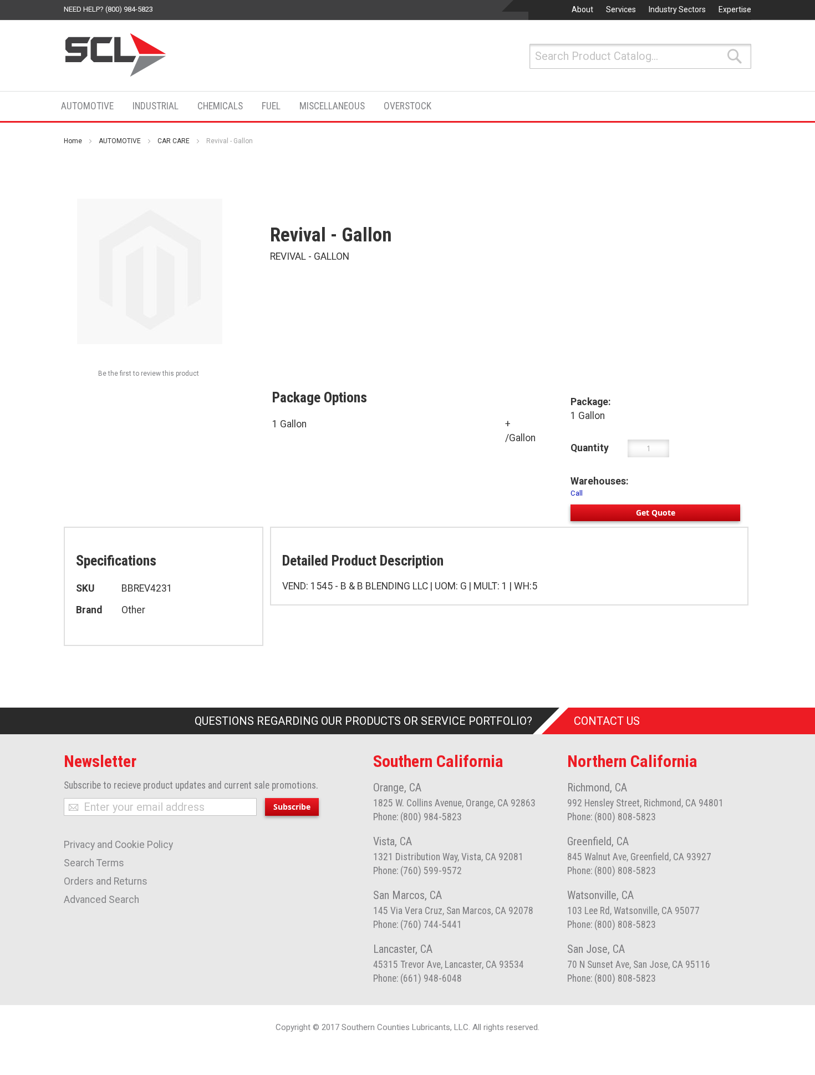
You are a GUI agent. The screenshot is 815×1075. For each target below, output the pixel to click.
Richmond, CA (597, 787)
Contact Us (607, 721)
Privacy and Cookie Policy (118, 844)
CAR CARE (173, 141)
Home (73, 141)
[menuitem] (90, 106)
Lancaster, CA (402, 949)
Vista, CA (392, 841)
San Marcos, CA (407, 895)
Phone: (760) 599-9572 (417, 870)
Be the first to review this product (148, 373)
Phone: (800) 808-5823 (611, 816)
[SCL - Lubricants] (116, 55)
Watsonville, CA (600, 895)
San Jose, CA (596, 949)
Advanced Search (101, 899)
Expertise (735, 9)
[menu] (249, 106)
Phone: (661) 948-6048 (417, 978)
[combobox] (640, 56)
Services (621, 9)
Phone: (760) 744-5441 (417, 924)
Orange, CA (397, 787)
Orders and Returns (105, 881)
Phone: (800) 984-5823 (417, 816)
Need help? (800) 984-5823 (108, 9)
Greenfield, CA (598, 841)
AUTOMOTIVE (120, 141)
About (582, 9)
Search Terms (94, 863)
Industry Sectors (677, 9)
